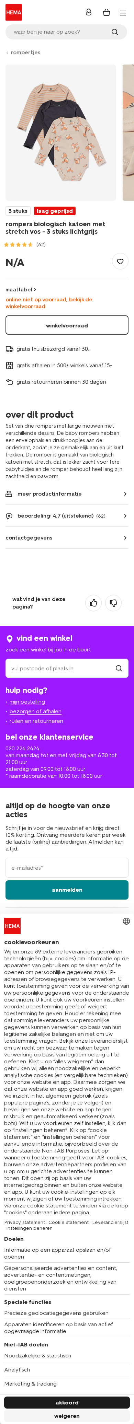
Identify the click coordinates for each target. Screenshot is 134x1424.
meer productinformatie (50, 493)
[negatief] (113, 603)
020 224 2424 (22, 748)
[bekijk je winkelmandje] (106, 12)
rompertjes (26, 52)
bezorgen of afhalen (36, 711)
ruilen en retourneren (36, 721)
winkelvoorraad (67, 325)
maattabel (18, 290)
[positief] (93, 603)
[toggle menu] (123, 13)
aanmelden (67, 890)
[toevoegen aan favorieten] (120, 261)
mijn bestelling (27, 701)
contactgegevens (29, 537)
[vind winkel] (119, 668)
